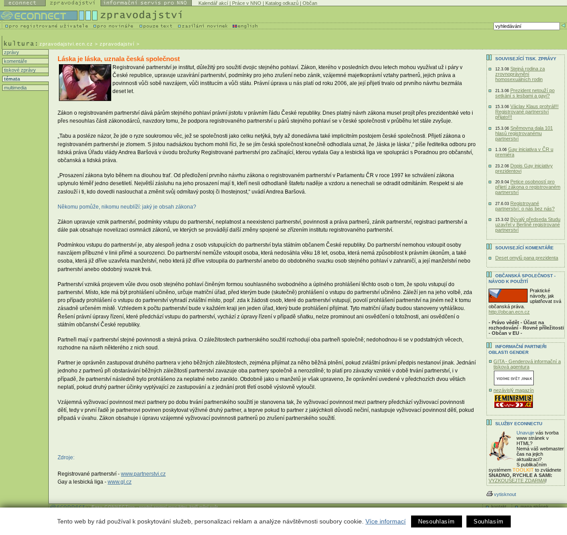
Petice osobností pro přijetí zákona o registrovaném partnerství (527, 187)
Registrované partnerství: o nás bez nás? (525, 206)
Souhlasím (489, 521)
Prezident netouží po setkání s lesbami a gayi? (525, 93)
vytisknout (505, 494)
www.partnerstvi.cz (143, 474)
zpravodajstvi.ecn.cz (66, 44)
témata (11, 78)
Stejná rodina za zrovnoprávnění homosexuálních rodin (520, 74)
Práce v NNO (246, 3)
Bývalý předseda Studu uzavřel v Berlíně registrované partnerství (527, 225)
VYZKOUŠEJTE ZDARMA (517, 480)
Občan (310, 3)
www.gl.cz (120, 482)
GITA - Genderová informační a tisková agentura (527, 364)
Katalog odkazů (282, 3)
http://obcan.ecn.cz (509, 311)
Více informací (385, 521)
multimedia (15, 87)
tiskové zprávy (19, 70)
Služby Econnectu (518, 423)
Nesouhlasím (436, 521)
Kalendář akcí (213, 3)
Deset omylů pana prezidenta (526, 257)
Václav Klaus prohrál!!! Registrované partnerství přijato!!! (527, 112)
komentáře (15, 61)
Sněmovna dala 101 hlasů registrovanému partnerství (524, 133)
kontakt (498, 506)
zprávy (11, 52)
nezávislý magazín (513, 390)
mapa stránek (534, 506)
